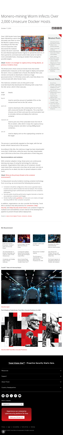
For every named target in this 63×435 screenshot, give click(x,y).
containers (30, 205)
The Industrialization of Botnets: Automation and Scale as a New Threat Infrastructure (9, 254)
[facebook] (55, 28)
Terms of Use (25, 427)
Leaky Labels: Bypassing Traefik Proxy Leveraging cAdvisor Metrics (54, 59)
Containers (24, 216)
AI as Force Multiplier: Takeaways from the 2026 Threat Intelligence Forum (55, 85)
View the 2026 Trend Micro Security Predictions (14, 349)
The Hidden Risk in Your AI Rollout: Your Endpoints (54, 107)
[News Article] (31, 286)
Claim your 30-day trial (16, 417)
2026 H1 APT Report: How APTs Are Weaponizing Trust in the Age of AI (55, 92)
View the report (5, 307)
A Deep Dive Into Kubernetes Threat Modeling (54, 69)
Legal (9, 427)
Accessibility (16, 427)
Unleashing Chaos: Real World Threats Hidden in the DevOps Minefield (54, 44)
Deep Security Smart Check (18, 208)
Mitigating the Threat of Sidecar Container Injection (54, 64)
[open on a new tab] (11, 395)
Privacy (3, 427)
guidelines (20, 198)
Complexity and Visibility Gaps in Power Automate (9, 261)
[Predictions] (31, 329)
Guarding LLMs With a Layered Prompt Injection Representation (54, 246)
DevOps (30, 216)
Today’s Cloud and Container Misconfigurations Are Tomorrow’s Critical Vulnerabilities (55, 51)
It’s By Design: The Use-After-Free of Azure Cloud (24, 246)
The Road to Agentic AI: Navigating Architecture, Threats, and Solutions (54, 261)
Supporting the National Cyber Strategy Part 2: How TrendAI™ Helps (54, 98)
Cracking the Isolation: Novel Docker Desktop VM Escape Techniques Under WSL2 (24, 254)
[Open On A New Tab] (58, 28)
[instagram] (15, 395)
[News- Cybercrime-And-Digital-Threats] (53, 28)
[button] (13, 404)
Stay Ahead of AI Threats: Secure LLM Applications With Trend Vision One (54, 254)
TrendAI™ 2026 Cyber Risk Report (54, 103)
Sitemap (33, 427)
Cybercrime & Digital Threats (13, 216)
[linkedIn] (61, 28)
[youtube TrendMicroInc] (19, 395)
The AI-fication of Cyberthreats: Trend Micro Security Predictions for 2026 (38, 258)
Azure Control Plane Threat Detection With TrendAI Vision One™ (23, 261)
